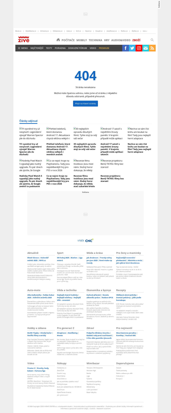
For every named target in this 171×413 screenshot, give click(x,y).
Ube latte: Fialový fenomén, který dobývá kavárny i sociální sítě (127, 318)
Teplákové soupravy (93, 384)
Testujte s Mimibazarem (95, 368)
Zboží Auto (61, 390)
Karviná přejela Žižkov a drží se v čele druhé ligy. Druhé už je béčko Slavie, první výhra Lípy (69, 279)
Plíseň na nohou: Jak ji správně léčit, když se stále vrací (99, 347)
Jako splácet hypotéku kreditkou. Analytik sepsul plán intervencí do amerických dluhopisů (98, 310)
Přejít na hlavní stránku (85, 103)
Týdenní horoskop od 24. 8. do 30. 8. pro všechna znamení (128, 270)
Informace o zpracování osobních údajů (74, 409)
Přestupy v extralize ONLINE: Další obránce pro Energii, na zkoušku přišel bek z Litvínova (70, 266)
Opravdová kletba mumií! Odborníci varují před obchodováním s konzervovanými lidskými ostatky (39, 277)
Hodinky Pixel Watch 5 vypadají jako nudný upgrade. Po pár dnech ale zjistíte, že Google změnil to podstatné (30, 181)
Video (93, 48)
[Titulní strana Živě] (58, 39)
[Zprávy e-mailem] (145, 48)
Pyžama (89, 379)
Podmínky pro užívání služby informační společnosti (124, 406)
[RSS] (152, 48)
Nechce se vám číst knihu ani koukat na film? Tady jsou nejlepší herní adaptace (139, 148)
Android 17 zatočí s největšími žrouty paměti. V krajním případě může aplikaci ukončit (112, 149)
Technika (95, 40)
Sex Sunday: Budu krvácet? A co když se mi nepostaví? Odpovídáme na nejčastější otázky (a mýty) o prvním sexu (70, 342)
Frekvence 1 (120, 376)
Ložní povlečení (92, 390)
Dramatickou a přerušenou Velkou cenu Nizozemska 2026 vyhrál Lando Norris (41, 302)
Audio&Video (121, 40)
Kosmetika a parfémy (94, 381)
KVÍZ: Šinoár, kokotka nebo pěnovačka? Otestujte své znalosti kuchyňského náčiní (129, 306)
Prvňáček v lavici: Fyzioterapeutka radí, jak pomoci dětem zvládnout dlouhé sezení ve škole (129, 276)
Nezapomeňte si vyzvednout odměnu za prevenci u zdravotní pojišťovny (99, 352)
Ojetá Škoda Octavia (64, 392)
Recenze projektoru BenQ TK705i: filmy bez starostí (112, 178)
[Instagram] (139, 48)
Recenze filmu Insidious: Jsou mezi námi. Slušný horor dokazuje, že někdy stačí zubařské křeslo (84, 181)
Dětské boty (91, 387)
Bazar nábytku (91, 392)
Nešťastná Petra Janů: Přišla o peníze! (99, 267)
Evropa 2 (119, 379)
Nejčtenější (36, 48)
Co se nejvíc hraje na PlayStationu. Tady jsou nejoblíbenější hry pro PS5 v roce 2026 (58, 179)
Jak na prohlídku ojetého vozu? (68, 381)
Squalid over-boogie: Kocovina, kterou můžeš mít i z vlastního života (70, 353)
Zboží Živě (60, 370)
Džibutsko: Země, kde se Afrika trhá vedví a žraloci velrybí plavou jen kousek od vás (39, 352)
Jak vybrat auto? (62, 395)
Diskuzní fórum (77, 48)
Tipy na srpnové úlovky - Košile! (127, 267)
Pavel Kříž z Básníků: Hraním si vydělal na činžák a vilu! (100, 270)
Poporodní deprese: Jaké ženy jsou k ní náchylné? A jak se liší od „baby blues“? (100, 343)
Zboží (136, 40)
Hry (106, 40)
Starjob (118, 368)
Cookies (92, 409)
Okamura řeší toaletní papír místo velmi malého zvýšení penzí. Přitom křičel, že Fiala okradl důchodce (41, 271)
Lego (88, 376)
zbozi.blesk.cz (61, 379)
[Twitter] (132, 48)
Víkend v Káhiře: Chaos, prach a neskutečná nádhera (38, 347)
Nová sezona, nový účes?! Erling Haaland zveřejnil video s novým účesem (38, 376)
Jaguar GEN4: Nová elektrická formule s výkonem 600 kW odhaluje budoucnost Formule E (129, 341)
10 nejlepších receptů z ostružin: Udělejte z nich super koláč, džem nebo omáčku (129, 312)
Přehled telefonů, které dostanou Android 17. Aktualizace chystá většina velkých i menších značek (58, 149)
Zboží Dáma (61, 376)
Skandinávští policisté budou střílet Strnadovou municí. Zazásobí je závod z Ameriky (100, 316)
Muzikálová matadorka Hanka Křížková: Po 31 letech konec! (41, 387)
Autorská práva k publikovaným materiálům (89, 406)
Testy (49, 48)
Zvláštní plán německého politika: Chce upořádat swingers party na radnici (40, 265)
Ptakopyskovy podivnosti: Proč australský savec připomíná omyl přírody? (127, 352)
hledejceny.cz (61, 368)
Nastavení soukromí (103, 409)
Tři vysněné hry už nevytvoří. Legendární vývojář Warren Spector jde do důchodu (30, 149)
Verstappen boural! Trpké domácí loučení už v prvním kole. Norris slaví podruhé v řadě (69, 273)
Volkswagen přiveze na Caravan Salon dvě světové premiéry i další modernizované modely (40, 308)
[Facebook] (125, 48)
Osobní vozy (61, 373)
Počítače (68, 40)
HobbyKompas (62, 384)
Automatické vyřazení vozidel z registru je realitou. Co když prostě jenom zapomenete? (40, 314)
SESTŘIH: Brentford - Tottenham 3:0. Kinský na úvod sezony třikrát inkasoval (41, 382)
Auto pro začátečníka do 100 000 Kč (69, 387)
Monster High (91, 370)
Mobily (81, 40)
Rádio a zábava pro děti (124, 373)
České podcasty (121, 370)
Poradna (60, 48)
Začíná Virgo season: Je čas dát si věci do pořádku (69, 349)
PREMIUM (104, 48)
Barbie (89, 373)
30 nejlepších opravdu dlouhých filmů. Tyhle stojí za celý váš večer (85, 146)
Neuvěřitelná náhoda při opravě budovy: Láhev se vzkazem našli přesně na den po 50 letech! (100, 276)
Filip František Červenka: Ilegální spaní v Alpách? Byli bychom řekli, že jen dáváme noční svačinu (40, 341)
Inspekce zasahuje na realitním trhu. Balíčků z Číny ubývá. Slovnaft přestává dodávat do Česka (100, 303)
